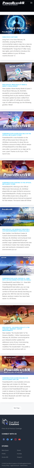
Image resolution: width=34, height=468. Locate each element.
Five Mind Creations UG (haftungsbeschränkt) (18, 463)
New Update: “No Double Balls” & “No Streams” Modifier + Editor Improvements (15, 329)
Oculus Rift (5, 457)
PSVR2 (4, 454)
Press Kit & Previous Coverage (12, 428)
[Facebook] (8, 439)
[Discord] (4, 439)
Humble (19, 454)
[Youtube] (20, 439)
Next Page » (17, 408)
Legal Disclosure (14, 465)
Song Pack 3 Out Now (9, 37)
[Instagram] (16, 439)
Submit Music (24, 465)
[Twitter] (12, 439)
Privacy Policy (5, 465)
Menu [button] (29, 2)
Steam (19, 450)
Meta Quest (5, 450)
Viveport (19, 457)
